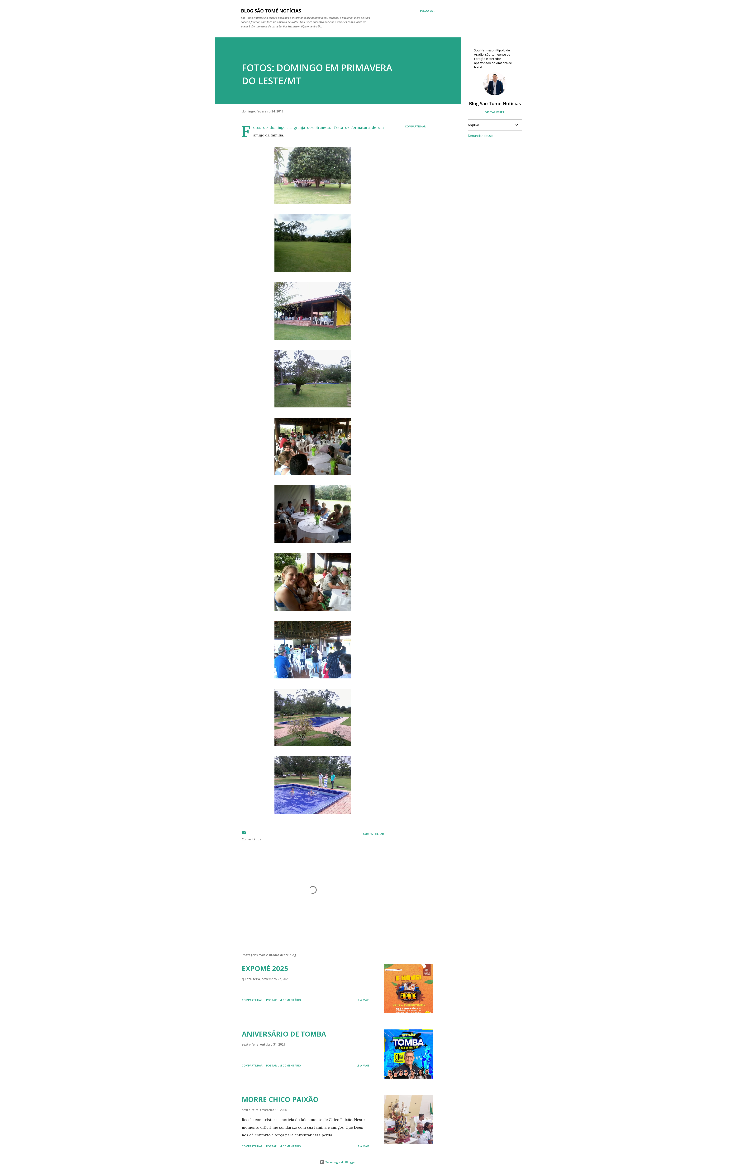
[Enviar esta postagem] (244, 834)
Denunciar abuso (480, 136)
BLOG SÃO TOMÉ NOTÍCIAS (271, 10)
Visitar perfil (495, 112)
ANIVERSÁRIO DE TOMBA (284, 1034)
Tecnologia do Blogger (340, 1162)
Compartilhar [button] (415, 126)
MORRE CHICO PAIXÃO (280, 1099)
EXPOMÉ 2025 (265, 968)
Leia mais (363, 1000)
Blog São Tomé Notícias (495, 103)
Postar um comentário (283, 1000)
